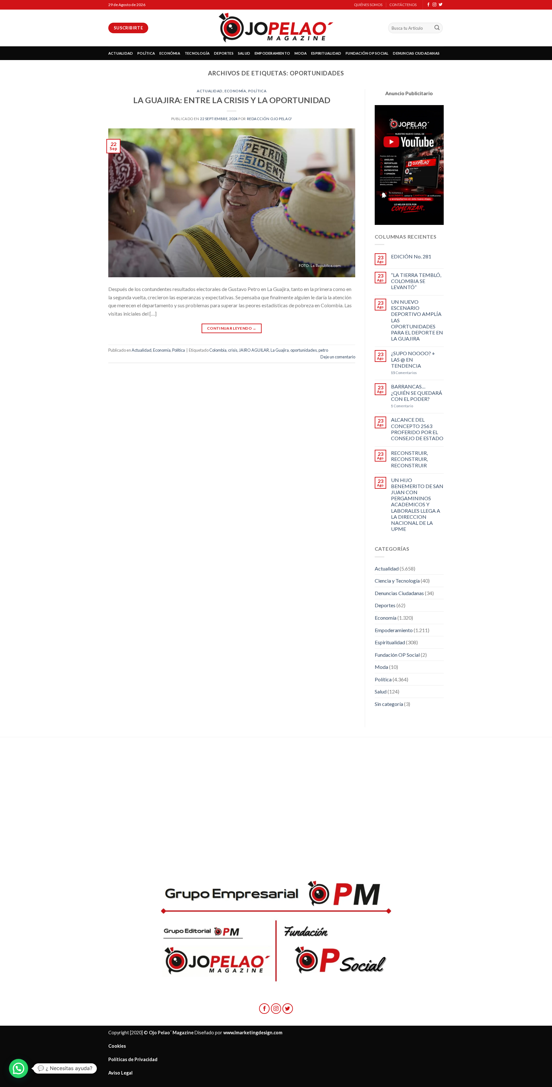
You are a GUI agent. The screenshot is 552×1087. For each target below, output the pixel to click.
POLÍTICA (146, 53)
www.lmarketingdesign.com (252, 1032)
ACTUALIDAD (120, 53)
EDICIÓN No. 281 (411, 256)
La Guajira (280, 350)
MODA (301, 53)
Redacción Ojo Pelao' (269, 119)
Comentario (402, 406)
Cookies (117, 1046)
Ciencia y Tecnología (397, 581)
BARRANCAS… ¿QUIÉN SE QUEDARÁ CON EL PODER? (416, 392)
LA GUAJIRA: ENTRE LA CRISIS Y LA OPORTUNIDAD (231, 100)
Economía (235, 91)
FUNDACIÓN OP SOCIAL (367, 53)
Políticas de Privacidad (132, 1059)
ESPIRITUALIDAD (326, 53)
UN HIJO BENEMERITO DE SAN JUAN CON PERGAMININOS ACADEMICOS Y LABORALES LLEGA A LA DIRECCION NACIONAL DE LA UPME (417, 504)
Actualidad (210, 91)
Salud (381, 691)
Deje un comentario (337, 356)
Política (257, 91)
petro (323, 350)
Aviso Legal (120, 1073)
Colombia (217, 350)
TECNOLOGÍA (197, 53)
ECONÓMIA (169, 53)
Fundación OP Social (397, 655)
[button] (18, 1068)
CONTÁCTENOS (403, 5)
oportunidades (303, 350)
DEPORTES (224, 53)
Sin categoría (389, 704)
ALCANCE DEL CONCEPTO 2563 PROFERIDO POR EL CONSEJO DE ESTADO (417, 429)
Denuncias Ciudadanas (399, 593)
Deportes (385, 605)
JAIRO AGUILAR (254, 350)
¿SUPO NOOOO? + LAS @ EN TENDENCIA (413, 359)
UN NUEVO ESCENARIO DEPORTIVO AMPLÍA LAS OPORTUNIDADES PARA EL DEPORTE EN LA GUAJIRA (417, 320)
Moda (381, 667)
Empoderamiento (394, 630)
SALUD (244, 53)
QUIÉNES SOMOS (368, 5)
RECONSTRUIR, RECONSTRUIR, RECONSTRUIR (409, 459)
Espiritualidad (390, 642)
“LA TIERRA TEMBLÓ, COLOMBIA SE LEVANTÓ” (416, 281)
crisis (232, 350)
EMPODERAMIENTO (272, 53)
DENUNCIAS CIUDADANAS (416, 53)
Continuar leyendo (232, 328)
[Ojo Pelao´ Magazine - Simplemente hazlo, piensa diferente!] (276, 28)
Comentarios (404, 373)
